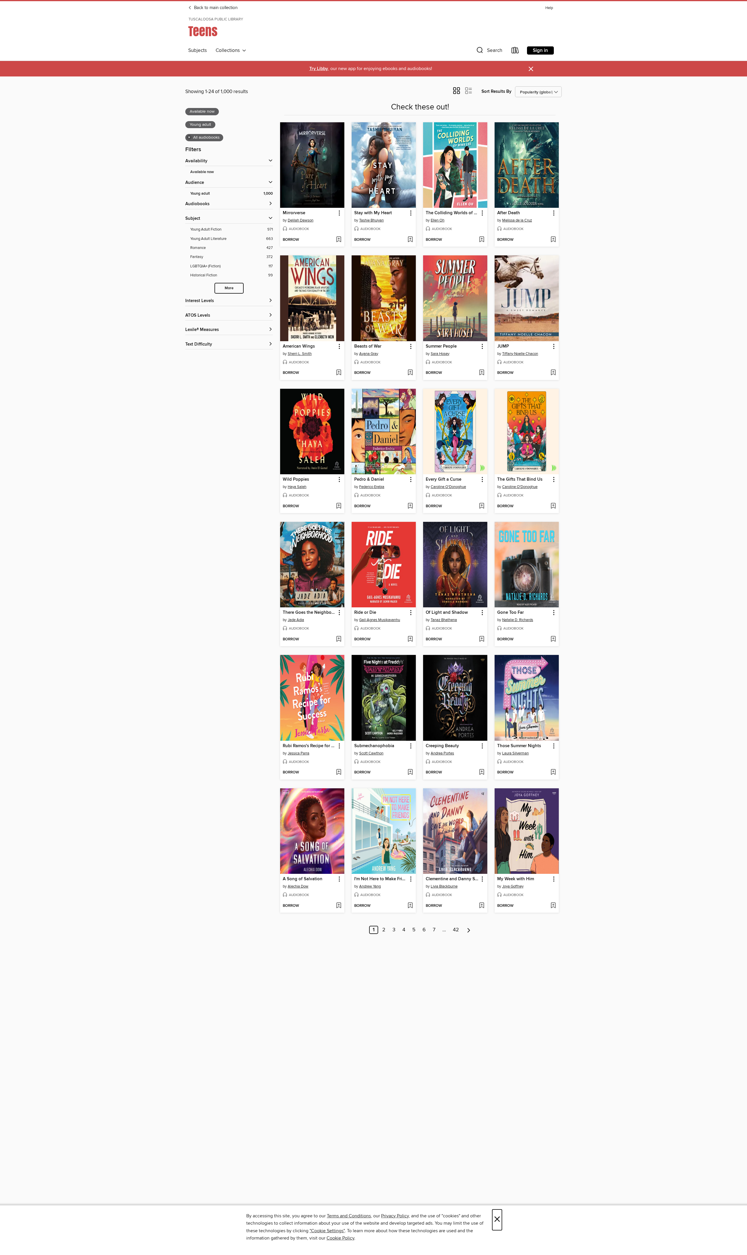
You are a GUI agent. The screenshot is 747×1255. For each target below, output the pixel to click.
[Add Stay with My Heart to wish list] (410, 240)
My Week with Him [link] (515, 879)
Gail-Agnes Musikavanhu (379, 620)
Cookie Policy (340, 1238)
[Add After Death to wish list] (553, 240)
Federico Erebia (371, 486)
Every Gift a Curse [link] (443, 479)
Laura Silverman (515, 753)
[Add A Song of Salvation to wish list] (338, 906)
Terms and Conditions (349, 1216)
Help (549, 8)
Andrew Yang (370, 886)
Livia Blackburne (444, 886)
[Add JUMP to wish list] (553, 373)
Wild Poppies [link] (296, 479)
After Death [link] (508, 213)
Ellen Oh (437, 220)
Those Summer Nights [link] (519, 746)
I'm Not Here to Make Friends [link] (381, 879)
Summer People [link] (441, 346)
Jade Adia (296, 620)
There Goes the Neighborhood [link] (309, 612)
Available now (202, 172)
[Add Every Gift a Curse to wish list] (481, 506)
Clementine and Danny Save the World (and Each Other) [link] (452, 879)
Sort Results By (496, 91)
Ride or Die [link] (365, 612)
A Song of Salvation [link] (302, 879)
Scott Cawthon (371, 753)
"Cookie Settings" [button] (327, 1231)
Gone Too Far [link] (510, 612)
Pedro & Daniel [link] (369, 479)
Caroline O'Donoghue (448, 486)
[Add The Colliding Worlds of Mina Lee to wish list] (481, 240)
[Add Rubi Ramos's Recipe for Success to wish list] (338, 772)
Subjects (197, 50)
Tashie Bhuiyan (371, 220)
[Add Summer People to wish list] (481, 373)
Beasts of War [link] (367, 346)
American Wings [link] (299, 346)
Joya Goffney (512, 886)
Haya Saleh (297, 486)
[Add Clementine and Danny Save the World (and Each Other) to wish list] (481, 906)
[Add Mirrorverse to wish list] (338, 240)
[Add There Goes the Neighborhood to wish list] (338, 639)
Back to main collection (215, 8)
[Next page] (468, 929)
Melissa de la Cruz (517, 220)
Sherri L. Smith (300, 353)
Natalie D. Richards (517, 620)
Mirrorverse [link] (294, 213)
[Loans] (515, 51)
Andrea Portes (442, 753)
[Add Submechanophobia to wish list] (410, 772)
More (229, 288)
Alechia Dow (298, 886)
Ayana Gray (368, 353)
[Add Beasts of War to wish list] (410, 373)
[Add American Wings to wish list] (338, 373)
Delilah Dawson (300, 220)
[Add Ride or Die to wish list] (410, 639)
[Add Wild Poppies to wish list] (338, 506)
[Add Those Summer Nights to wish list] (553, 772)
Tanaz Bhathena (444, 620)
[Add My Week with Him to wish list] (553, 906)
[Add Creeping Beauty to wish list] (481, 772)
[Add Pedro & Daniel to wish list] (410, 506)
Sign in (540, 50)
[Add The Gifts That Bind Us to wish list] (553, 506)
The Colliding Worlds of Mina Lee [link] (452, 213)
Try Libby (318, 69)
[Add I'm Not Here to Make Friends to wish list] (410, 906)
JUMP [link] (503, 346)
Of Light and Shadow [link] (447, 612)
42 (456, 930)
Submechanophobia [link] (374, 746)
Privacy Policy (395, 1216)
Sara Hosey (440, 353)
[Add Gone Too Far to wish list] (553, 639)
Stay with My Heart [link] (373, 213)
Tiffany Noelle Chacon (520, 353)
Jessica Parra (298, 753)
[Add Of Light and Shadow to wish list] (481, 639)
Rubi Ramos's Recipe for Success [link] (309, 746)
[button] (489, 51)
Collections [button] (229, 50)
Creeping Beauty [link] (442, 746)
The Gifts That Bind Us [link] (519, 479)
